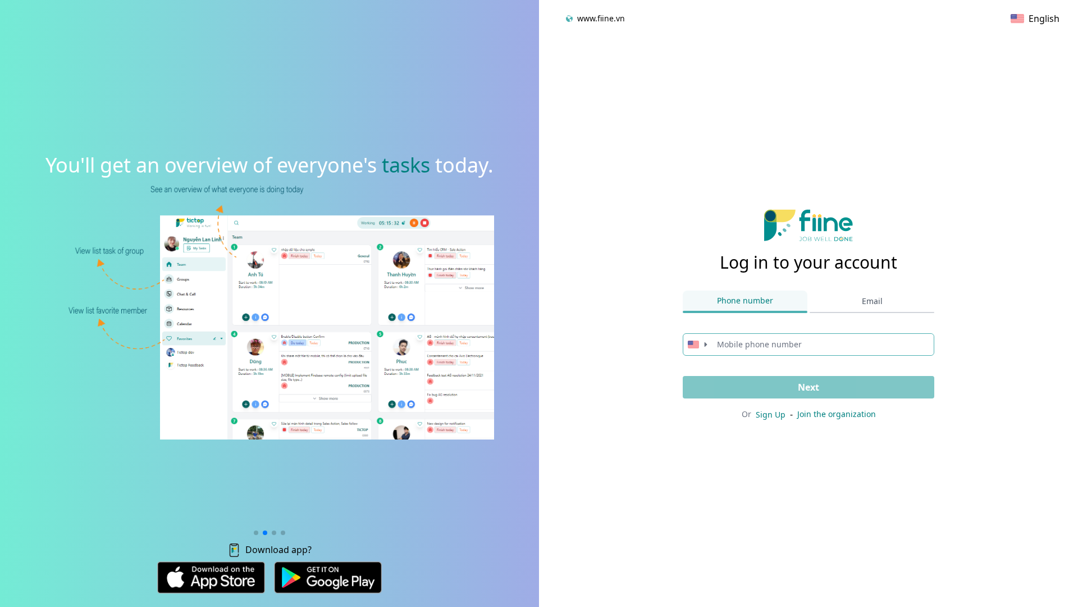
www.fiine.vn (601, 18)
